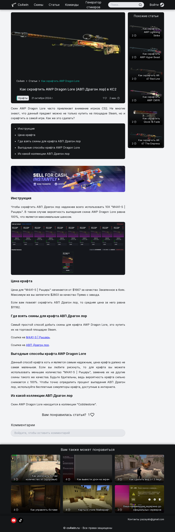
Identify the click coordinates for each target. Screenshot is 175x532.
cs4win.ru (73, 528)
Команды (72, 4)
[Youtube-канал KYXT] (13, 520)
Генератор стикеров (93, 5)
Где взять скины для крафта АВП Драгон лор (49, 141)
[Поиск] (140, 5)
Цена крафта (26, 135)
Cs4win (20, 80)
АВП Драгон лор (37, 345)
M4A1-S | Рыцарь (38, 337)
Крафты (23, 98)
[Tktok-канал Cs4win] (20, 520)
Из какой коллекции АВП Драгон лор (44, 153)
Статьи (54, 4)
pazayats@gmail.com (152, 519)
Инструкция (26, 128)
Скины (38, 4)
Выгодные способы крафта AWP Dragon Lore (49, 147)
